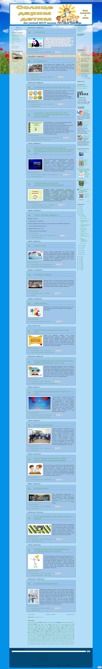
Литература (34, 206)
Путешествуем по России (33, 635)
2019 (80, 260)
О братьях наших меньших (65, 630)
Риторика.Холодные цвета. (44, 425)
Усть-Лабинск (54, 644)
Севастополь (70, 643)
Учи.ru (13, 44)
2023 (80, 211)
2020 (80, 258)
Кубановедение (56, 627)
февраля (82, 254)
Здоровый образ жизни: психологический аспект (52, 87)
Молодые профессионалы (37, 139)
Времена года (42, 631)
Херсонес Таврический (66, 644)
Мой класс (38, 630)
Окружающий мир (43, 627)
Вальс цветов (51, 640)
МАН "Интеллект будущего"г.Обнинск (47, 266)
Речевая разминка (40, 206)
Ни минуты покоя (83, 159)
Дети (55, 632)
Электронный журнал (81, 29)
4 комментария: (47, 608)
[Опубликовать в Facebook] (59, 52)
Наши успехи (69, 636)
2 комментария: (50, 104)
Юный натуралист (15, 46)
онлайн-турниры (47, 575)
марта (81, 252)
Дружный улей (82, 180)
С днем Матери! (39, 32)
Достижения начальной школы (46, 583)
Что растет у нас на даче (58, 643)
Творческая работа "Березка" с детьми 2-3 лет (86, 163)
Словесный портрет (47, 139)
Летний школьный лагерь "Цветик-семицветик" (62, 634)
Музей (31, 632)
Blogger (68, 665)
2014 (80, 269)
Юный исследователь (52, 383)
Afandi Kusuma (88, 77)
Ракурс (53, 352)
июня (81, 248)
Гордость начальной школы (57, 636)
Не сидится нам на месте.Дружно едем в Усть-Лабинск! (86, 124)
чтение (43, 634)
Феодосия (59, 644)
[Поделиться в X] (58, 52)
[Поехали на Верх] (100, 667)
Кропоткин (41, 644)
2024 (80, 209)
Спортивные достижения (50, 637)
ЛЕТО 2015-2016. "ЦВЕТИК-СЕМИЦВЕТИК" (38, 636)
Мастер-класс (35, 643)
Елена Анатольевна (83, 86)
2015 (80, 267)
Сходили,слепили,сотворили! (86, 136)
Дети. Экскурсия (32, 631)
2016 (80, 265)
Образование (30, 639)
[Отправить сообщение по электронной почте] (53, 52)
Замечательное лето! (33, 625)
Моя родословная (48, 644)
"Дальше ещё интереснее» (33, 49)
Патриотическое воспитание (67, 631)
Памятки (79, 30)
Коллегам (61, 632)
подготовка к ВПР (31, 644)
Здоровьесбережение (36, 79)
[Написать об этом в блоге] (57, 52)
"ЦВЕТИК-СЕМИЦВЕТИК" (47, 635)
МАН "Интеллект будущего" (45, 416)
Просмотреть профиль (82, 88)
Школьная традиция (55, 628)
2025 (80, 208)
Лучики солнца (82, 150)
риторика (34, 295)
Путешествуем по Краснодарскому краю (61, 624)
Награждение (35, 640)
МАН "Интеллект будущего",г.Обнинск (16, 39)
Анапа (51, 639)
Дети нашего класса (42, 624)
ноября (81, 215)
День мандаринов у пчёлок (87, 182)
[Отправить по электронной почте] (55, 52)
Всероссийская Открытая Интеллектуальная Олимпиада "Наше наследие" (18, 35)
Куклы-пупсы (86, 152)
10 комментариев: (48, 350)
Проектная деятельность (40, 632)
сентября (82, 245)
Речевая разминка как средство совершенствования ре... (84, 235)
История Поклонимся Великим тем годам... (53, 641)
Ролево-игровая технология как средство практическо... (83, 230)
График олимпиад (40, 303)
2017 (80, 263)
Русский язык (48, 206)
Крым (66, 643)
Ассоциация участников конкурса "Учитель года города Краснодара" (84, 170)
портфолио (70, 635)
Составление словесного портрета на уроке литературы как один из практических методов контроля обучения (52, 114)
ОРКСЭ (65, 637)
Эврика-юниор (41, 641)
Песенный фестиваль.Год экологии (45, 643)
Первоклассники (31, 637)
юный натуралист (45, 625)
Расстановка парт (40, 61)
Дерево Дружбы (58, 640)
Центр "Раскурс (66, 596)
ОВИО (49, 352)
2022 (80, 213)
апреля (81, 250)
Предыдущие (70, 614)
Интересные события (49, 622)
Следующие (31, 614)
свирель (70, 641)
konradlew (59, 665)
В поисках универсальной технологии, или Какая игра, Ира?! (87, 175)
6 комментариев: (47, 506)
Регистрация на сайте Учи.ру (86, 111)
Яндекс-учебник (15, 47)
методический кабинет (60, 635)
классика (46, 639)
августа (81, 247)
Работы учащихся (43, 640)
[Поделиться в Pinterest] (61, 52)
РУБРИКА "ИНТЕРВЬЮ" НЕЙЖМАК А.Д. (46, 215)
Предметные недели (53, 631)
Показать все (88, 201)
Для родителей (33, 622)
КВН (48, 634)
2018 (80, 262)
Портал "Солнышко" (16, 41)
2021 (80, 256)
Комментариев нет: (55, 137)
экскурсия (37, 634)
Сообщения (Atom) (39, 617)
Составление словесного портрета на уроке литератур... (85, 225)
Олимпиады (34, 610)
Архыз (37, 644)
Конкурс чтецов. (40, 246)
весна (33, 450)
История (60, 637)
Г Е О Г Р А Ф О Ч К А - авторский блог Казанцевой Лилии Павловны (84, 191)
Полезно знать (44, 628)
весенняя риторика (41, 488)
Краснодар (65, 641)
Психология (49, 632)
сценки (73, 644)
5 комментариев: (47, 52)
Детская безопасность (59, 639)
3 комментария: (50, 77)
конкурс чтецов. (35, 266)
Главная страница (51, 614)
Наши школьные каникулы (59, 625)
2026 (80, 206)
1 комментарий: (51, 204)
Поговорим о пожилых (42, 274)
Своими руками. (38, 639)
